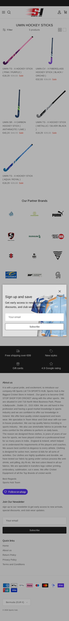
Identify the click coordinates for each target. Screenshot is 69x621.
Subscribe (35, 326)
